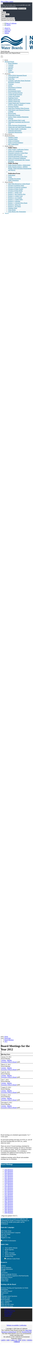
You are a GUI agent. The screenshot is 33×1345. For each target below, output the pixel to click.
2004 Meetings (8, 1206)
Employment (4, 1293)
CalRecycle (14, 1340)
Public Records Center (7, 1304)
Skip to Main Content (7, 1)
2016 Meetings (8, 1186)
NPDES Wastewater (14, 101)
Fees (6, 1251)
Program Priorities (13, 106)
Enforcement (12, 89)
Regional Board (9, 61)
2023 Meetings (8, 1175)
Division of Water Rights (15, 191)
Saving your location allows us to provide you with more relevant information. (15, 6)
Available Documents (14, 178)
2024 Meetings (8, 1173)
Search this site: (5, 51)
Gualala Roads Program (15, 94)
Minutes (10, 68)
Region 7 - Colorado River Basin (17, 203)
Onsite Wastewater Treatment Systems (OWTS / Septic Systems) (19, 104)
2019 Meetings (8, 1181)
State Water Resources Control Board (19, 184)
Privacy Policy (8, 1312)
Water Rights (12, 210)
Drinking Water (12, 208)
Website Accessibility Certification (16, 1325)
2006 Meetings (8, 1203)
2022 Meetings (8, 1176)
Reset (3, 16)
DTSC (24, 1340)
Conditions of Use (9, 1311)
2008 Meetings (8, 1199)
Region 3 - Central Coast (15, 196)
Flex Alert (4, 1236)
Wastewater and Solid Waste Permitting (19, 127)
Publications (11, 175)
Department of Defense (15, 87)
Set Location (22, 8)
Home (6, 60)
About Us (7, 28)
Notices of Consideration (15, 151)
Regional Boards (27, 1332)
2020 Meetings (8, 1179)
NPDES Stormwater (14, 99)
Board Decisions (9, 135)
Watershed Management (15, 132)
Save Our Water (5, 1234)
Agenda (3, 1060)
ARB (8, 1340)
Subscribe (7, 31)
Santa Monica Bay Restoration (17, 211)
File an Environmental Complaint (10, 1232)
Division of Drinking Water (16, 185)
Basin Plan (11, 79)
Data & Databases (6, 1267)
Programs (7, 73)
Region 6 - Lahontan (14, 201)
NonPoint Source (13, 98)
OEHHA (29, 1340)
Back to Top (8, 1309)
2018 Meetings (8, 1183)
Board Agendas (9, 1249)
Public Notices (9, 146)
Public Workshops (13, 180)
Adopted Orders (13, 139)
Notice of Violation (13, 141)
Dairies (10, 86)
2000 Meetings (8, 1212)
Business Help (8, 1256)
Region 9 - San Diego (14, 206)
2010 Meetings (8, 1196)
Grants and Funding (14, 96)
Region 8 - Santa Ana (14, 204)
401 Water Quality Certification (17, 129)
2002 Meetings (8, 1209)
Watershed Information (14, 130)
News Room (8, 134)
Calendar (10, 65)
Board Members (13, 63)
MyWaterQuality (24, 1276)
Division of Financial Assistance (17, 187)
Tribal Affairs (4, 1279)
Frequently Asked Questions (9, 1296)
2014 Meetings (8, 1189)
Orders (10, 70)
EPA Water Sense (6, 1231)
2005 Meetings (8, 1204)
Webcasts (11, 72)
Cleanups (11, 84)
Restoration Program (14, 115)
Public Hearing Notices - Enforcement (19, 165)
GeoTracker (4, 1272)
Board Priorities (5, 1299)
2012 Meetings (8, 1193)
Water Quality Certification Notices (18, 149)
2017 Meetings (8, 1184)
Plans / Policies (5, 1303)
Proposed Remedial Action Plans (17, 156)
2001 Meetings (8, 1211)
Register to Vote (5, 1237)
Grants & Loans (5, 1298)
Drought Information (7, 1269)
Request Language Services (9, 1274)
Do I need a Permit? (6, 1291)
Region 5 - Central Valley (15, 199)
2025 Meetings (8, 1171)
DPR (19, 1340)
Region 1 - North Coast (15, 192)
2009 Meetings (8, 1198)
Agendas (10, 67)
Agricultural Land (13, 77)
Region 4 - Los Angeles (15, 197)
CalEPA (3, 1340)
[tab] (2, 3)
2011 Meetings (8, 1194)
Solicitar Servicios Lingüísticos (10, 1276)
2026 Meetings (8, 1170)
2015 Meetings (8, 1188)
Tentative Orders (13, 137)
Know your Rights (10, 1254)
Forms (10, 177)
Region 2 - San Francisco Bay (17, 194)
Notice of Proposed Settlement (17, 158)
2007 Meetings (8, 1201)
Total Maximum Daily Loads (16, 120)
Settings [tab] (6, 33)
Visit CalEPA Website (10, 1248)
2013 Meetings (8, 1191)
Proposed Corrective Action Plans (18, 153)
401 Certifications (13, 144)
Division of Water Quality (15, 189)
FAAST (3, 1271)
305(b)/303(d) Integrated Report (17, 75)
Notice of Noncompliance (15, 142)
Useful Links (4, 1280)
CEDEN (3, 1266)
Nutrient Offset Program (15, 154)
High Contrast (5, 14)
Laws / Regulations (6, 1301)
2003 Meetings (8, 1207)
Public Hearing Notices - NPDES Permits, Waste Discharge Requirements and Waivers (19, 168)
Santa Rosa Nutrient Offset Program (18, 108)
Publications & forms (7, 1306)
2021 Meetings (8, 1178)
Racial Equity (12, 113)
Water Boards (8, 182)
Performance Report (6, 1277)
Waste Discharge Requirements (17, 125)
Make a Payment (9, 1253)
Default (3, 12)
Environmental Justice (14, 91)
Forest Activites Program (15, 92)
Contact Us (7, 29)
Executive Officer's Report (9, 1062)
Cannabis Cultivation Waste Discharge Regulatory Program (19, 81)
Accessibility (8, 1314)
